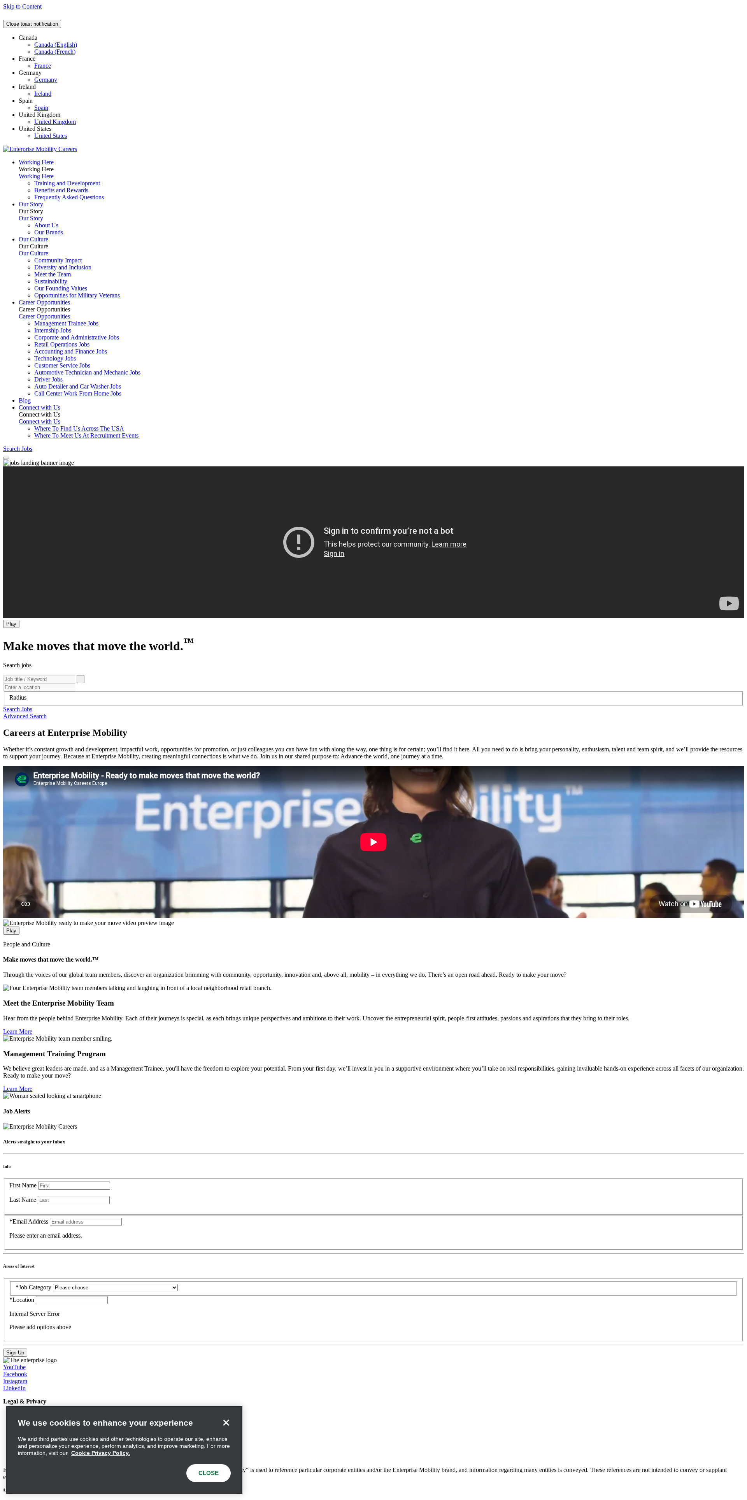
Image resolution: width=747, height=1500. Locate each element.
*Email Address (28, 1221)
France (42, 65)
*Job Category (33, 1287)
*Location (22, 1299)
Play (11, 624)
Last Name (22, 1199)
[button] (17, 709)
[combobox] (373, 697)
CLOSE (208, 1473)
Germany (45, 79)
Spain (41, 107)
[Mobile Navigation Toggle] (6, 458)
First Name (23, 1185)
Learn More (17, 1031)
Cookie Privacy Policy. (100, 1453)
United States (50, 135)
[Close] (226, 1422)
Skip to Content (22, 6)
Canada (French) (54, 51)
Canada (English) (55, 44)
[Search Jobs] (80, 679)
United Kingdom (55, 121)
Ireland (42, 93)
